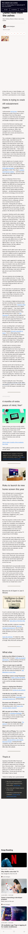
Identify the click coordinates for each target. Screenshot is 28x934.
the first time (14, 111)
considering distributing (16, 713)
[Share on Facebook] (8, 33)
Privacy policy (10, 5)
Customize (14, 9)
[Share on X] (11, 33)
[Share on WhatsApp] (24, 33)
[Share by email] (5, 33)
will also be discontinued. (19, 690)
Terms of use (20, 5)
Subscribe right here (7, 637)
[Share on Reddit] (21, 33)
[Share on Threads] (14, 33)
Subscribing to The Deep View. (17, 620)
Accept (5, 9)
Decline (22, 9)
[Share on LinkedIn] (17, 33)
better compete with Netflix (18, 677)
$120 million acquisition (8, 168)
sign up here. (17, 785)
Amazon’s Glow (21, 304)
